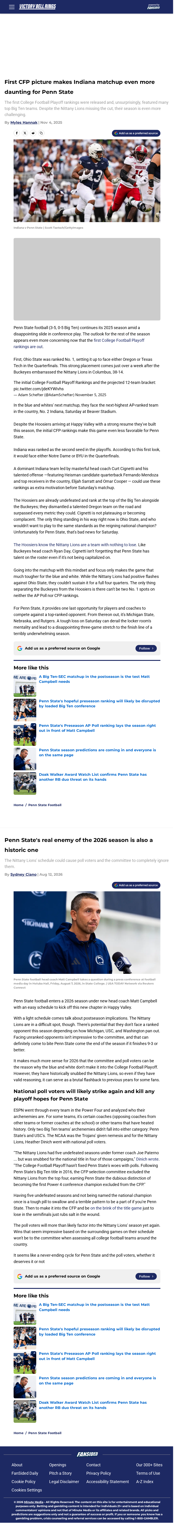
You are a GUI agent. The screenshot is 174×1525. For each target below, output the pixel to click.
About (17, 1464)
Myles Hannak (23, 122)
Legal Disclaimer (64, 1481)
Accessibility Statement (107, 1481)
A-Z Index (144, 1481)
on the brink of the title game (116, 1208)
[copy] (41, 133)
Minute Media (33, 1502)
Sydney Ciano (23, 874)
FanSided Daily (25, 1473)
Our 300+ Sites (149, 1464)
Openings (57, 1464)
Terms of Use (148, 1473)
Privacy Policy (98, 1473)
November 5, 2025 (90, 394)
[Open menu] (11, 7)
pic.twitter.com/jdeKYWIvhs (39, 388)
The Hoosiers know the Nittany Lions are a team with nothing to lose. (75, 544)
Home (19, 805)
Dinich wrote (147, 1159)
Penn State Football (44, 805)
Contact (93, 1464)
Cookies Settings (27, 1490)
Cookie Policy (24, 1481)
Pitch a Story (60, 1473)
